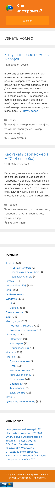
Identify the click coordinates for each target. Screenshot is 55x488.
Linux (9, 289)
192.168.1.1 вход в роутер (21, 440)
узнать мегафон (14, 129)
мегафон (13, 124)
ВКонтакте (16, 339)
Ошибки (14, 307)
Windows (11, 298)
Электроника (18, 392)
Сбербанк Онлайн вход (20, 444)
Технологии (17, 388)
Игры (13, 365)
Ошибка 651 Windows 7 (20, 448)
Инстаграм (16, 343)
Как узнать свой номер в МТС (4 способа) (26, 156)
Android (10, 263)
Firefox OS (12, 281)
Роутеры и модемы (21, 325)
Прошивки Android (21, 276)
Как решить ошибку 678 (20, 459)
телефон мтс (12, 213)
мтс (33, 209)
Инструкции (13, 321)
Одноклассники (19, 348)
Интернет (12, 334)
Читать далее (30, 110)
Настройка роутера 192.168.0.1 (25, 433)
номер (24, 124)
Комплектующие (20, 370)
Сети (9, 397)
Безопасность (14, 312)
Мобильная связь (20, 374)
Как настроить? (29, 8)
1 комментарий (17, 222)
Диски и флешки (20, 361)
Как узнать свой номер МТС (23, 429)
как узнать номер (18, 209)
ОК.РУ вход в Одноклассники (24, 436)
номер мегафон (38, 124)
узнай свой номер (32, 213)
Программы (17, 379)
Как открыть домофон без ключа (26, 455)
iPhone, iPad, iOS (16, 285)
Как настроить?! (31, 474)
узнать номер (33, 129)
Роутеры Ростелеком (23, 330)
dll (11, 303)
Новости (11, 352)
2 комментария (17, 137)
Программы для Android (25, 272)
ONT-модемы (14, 294)
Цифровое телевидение (20, 401)
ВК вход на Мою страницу (22, 451)
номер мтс (42, 209)
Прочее (12, 120)
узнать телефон (13, 133)
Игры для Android (21, 267)
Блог (9, 316)
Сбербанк (16, 383)
